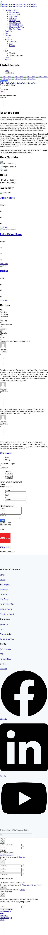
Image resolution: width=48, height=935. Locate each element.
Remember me (8, 853)
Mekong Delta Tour (16, 27)
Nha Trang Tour (15, 23)
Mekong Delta (6, 609)
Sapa (2, 575)
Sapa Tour (13, 16)
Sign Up (8, 59)
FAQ (11, 44)
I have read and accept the (21, 885)
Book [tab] (7, 458)
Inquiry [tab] (7, 460)
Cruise (7, 37)
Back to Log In (5, 911)
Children (8, 499)
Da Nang (3, 594)
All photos (4, 81)
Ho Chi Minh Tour (16, 25)
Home (7, 71)
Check (2, 91)
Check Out (9, 476)
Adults (7, 495)
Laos (6, 33)
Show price (4, 227)
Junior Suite (7, 197)
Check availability (7, 506)
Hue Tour (12, 19)
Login (7, 57)
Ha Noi (2, 579)
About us (12, 42)
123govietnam (5, 547)
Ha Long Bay (5, 584)
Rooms (7, 490)
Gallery (2, 83)
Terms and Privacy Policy (31, 885)
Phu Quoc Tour (15, 29)
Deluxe (4, 270)
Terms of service (7, 639)
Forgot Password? (6, 855)
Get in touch (5, 649)
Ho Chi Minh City (7, 604)
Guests (2, 484)
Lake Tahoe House (11, 234)
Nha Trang (4, 599)
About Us (8, 39)
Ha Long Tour (14, 14)
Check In (8, 472)
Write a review (6, 453)
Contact (12, 46)
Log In (22, 890)
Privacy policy (6, 634)
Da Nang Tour (14, 21)
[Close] (2, 842)
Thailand (8, 35)
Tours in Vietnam (11, 10)
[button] (26, 50)
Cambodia (8, 31)
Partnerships (5, 659)
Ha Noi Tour (14, 12)
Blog (2, 629)
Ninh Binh (4, 589)
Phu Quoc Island (7, 614)
